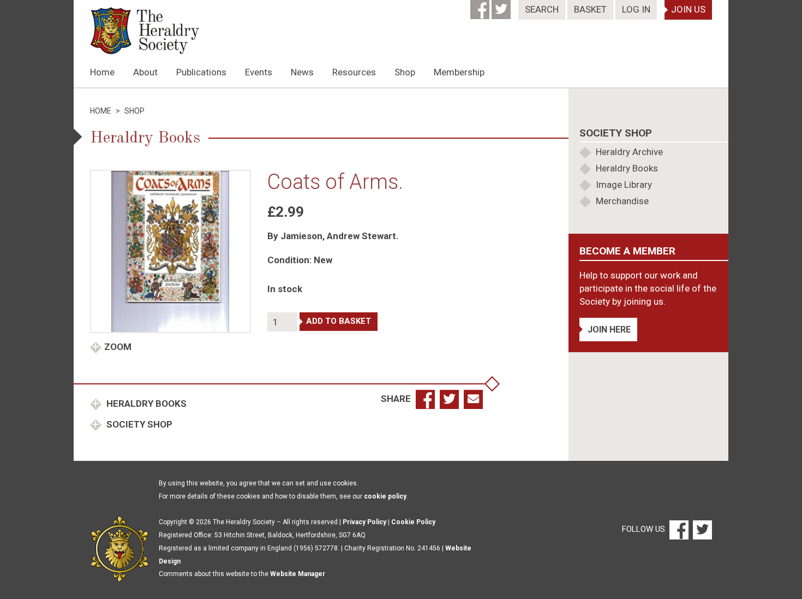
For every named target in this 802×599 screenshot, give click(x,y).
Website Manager (297, 574)
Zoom (117, 346)
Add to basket (338, 321)
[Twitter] (502, 6)
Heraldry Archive (629, 151)
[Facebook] (481, 6)
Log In (636, 9)
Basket (590, 9)
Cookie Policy (413, 522)
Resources (354, 72)
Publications (201, 72)
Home (102, 72)
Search (542, 9)
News (302, 72)
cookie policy (385, 496)
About (145, 72)
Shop (404, 72)
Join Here (609, 329)
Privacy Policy (364, 522)
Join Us (688, 9)
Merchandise (622, 200)
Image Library (624, 184)
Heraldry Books (145, 403)
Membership (459, 72)
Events (258, 72)
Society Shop (138, 424)
